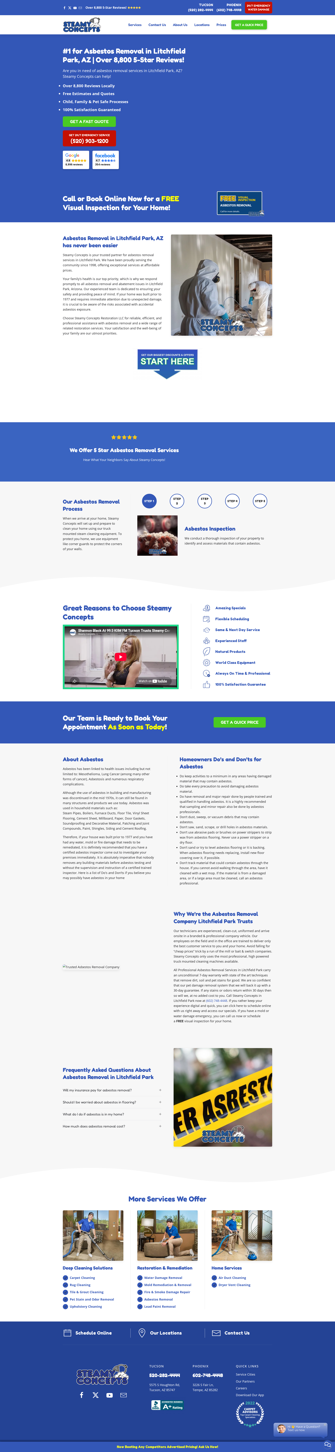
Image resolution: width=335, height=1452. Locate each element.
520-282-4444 (164, 1375)
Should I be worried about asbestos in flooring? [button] (99, 1102)
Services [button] (135, 25)
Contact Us (157, 25)
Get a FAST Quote (89, 121)
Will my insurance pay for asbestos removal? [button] (97, 1090)
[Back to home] (82, 24)
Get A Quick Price (249, 25)
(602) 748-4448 (229, 10)
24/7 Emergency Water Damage (258, 7)
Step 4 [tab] (232, 501)
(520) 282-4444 (200, 10)
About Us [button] (180, 25)
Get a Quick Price (240, 722)
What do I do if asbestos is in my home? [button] (93, 1114)
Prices (221, 25)
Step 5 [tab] (260, 501)
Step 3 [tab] (205, 501)
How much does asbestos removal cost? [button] (94, 1126)
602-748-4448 (208, 1375)
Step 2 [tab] (177, 501)
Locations (202, 25)
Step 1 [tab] (149, 501)
